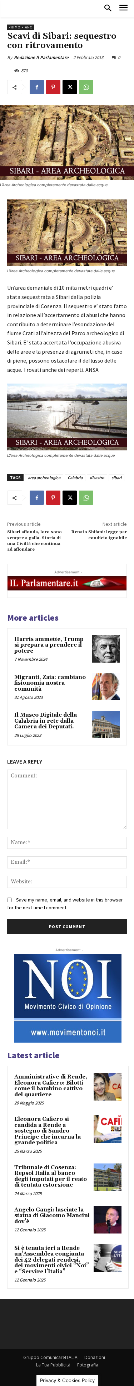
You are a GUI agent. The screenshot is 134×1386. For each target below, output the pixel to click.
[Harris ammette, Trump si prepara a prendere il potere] (106, 649)
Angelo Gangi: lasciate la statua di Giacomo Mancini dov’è (52, 1215)
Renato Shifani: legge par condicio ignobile (99, 534)
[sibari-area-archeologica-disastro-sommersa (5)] (67, 417)
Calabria (75, 477)
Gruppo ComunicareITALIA (50, 1357)
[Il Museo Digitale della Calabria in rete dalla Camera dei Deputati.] (106, 724)
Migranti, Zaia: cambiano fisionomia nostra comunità (50, 683)
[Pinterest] (53, 87)
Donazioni (94, 1357)
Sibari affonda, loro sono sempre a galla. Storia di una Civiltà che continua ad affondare (34, 540)
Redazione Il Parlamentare (41, 57)
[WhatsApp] (86, 87)
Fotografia (87, 1365)
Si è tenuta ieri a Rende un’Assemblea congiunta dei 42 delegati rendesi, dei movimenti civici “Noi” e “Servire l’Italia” (51, 1260)
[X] (70, 87)
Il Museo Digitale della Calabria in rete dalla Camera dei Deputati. (45, 721)
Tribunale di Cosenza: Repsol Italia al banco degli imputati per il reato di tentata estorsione (50, 1176)
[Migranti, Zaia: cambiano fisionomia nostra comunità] (106, 687)
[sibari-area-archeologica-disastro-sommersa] (67, 232)
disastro (97, 477)
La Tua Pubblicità (53, 1365)
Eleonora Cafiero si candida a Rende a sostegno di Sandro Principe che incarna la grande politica (47, 1131)
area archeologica (44, 477)
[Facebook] (37, 87)
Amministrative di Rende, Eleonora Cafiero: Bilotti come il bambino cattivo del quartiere (50, 1086)
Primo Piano (21, 27)
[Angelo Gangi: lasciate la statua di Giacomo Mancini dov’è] (107, 1220)
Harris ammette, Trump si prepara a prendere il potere (49, 645)
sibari (116, 477)
